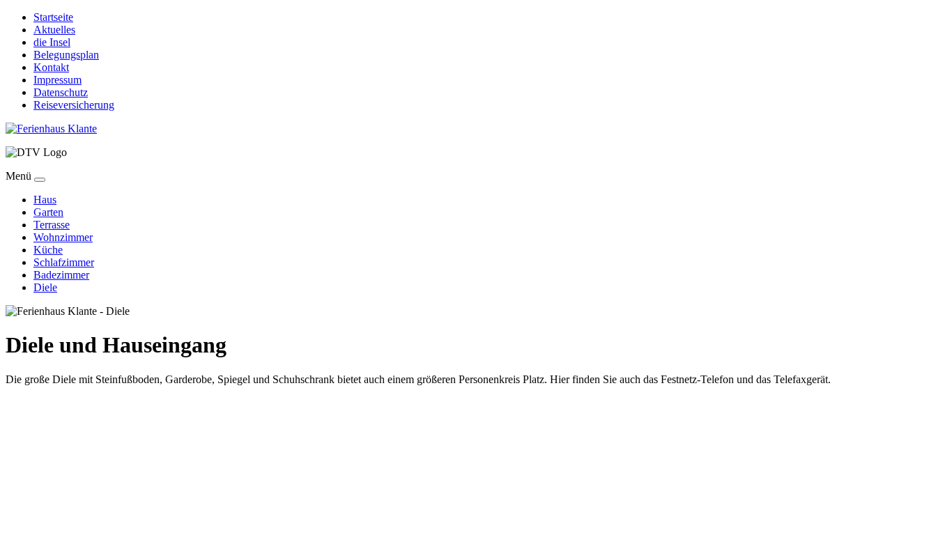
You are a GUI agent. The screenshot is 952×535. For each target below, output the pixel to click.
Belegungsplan (66, 55)
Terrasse (51, 225)
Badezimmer (61, 275)
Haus (44, 200)
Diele (45, 287)
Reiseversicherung (73, 105)
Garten (48, 212)
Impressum (57, 80)
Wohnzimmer (63, 237)
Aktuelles (54, 30)
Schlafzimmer (63, 262)
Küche (48, 250)
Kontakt (51, 67)
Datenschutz (60, 92)
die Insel (51, 42)
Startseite (53, 17)
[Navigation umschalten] (39, 180)
